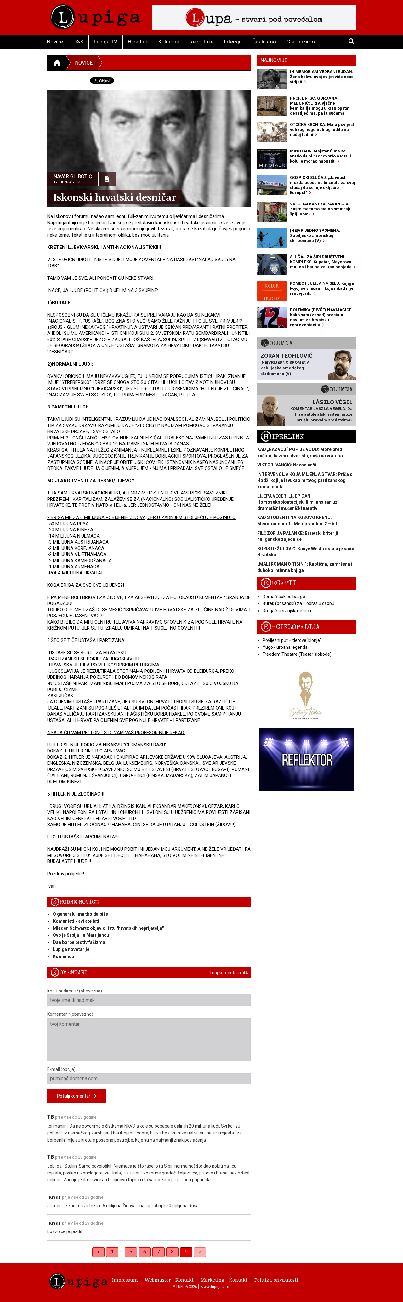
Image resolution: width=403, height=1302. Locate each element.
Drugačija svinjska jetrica (287, 610)
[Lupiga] (95, 15)
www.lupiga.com (215, 1286)
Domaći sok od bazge (284, 596)
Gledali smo (301, 41)
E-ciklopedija (290, 627)
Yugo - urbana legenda (285, 647)
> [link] (200, 1252)
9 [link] (186, 1252)
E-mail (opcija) (61, 1069)
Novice (55, 41)
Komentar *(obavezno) (70, 1014)
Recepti (278, 583)
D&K (78, 41)
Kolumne (168, 41)
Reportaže (201, 41)
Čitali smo (264, 41)
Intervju (233, 41)
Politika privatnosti (276, 1279)
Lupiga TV (105, 41)
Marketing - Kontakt (224, 1279)
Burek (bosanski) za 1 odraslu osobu (298, 603)
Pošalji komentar (75, 1096)
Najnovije (273, 60)
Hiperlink (138, 41)
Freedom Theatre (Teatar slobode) (297, 654)
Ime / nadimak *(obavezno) (74, 990)
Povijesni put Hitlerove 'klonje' (292, 640)
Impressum (125, 1279)
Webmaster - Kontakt (169, 1279)
